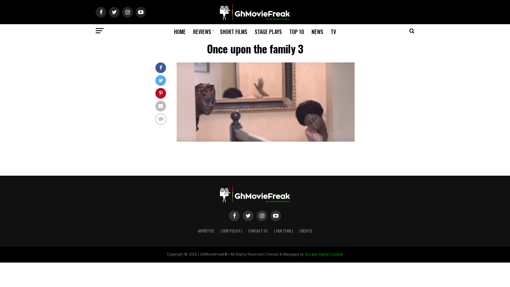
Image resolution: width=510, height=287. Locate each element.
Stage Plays (268, 32)
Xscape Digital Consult (324, 254)
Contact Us (258, 231)
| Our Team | (283, 231)
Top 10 (296, 32)
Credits (305, 231)
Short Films (233, 32)
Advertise (206, 231)
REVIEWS (202, 32)
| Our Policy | (231, 231)
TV (333, 32)
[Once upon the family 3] (266, 140)
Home (180, 32)
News (317, 32)
